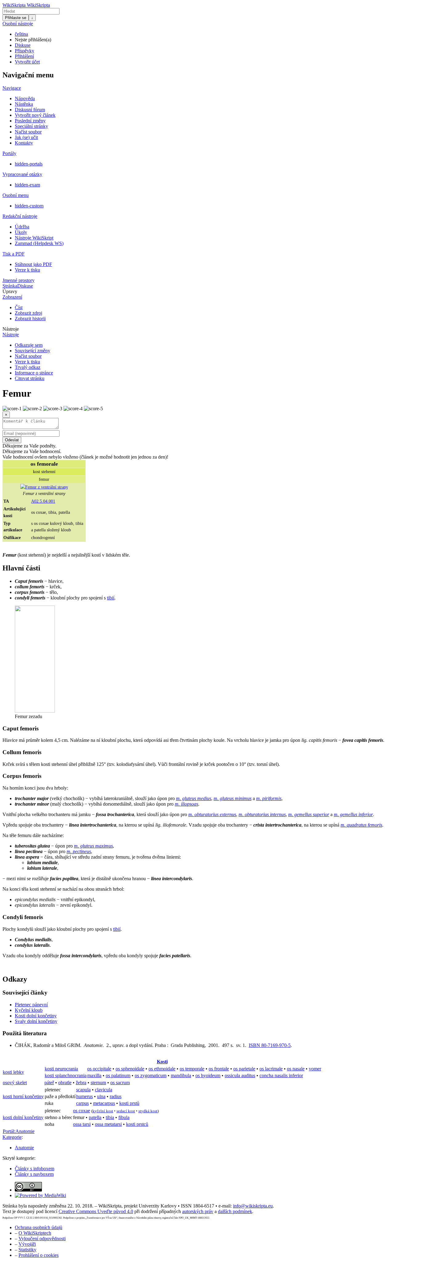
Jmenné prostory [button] (18, 280)
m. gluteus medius (193, 798)
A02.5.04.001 (43, 501)
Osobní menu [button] (15, 195)
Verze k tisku (27, 269)
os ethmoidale (162, 1068)
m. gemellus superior (308, 814)
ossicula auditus (240, 1075)
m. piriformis (268, 798)
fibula (123, 1117)
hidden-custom (29, 205)
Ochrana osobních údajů (38, 1227)
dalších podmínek (235, 1211)
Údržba (22, 226)
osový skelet (15, 1082)
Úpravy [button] (9, 291)
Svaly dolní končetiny (36, 1021)
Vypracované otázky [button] (22, 174)
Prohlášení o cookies (38, 1255)
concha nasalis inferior (281, 1075)
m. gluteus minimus (232, 798)
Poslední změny (30, 120)
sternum (98, 1082)
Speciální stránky (31, 126)
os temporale (192, 1068)
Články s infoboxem (34, 1168)
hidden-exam (27, 184)
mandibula (181, 1075)
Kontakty (24, 142)
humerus (84, 1096)
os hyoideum (207, 1075)
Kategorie (12, 1137)
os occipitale (99, 1068)
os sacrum (120, 1082)
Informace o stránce (34, 372)
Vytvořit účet (27, 61)
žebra (81, 1082)
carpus (82, 1103)
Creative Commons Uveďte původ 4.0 (96, 1211)
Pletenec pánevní (31, 1004)
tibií (110, 597)
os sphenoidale (130, 1068)
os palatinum (118, 1075)
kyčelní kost (102, 1111)
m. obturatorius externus (212, 814)
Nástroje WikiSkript (34, 237)
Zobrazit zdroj (28, 313)
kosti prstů (129, 1103)
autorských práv (197, 1211)
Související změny (32, 350)
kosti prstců (137, 1124)
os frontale (219, 1068)
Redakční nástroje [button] (19, 216)
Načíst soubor (28, 131)
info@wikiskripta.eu (253, 1205)
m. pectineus (79, 851)
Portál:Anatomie (19, 1131)
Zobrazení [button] (12, 297)
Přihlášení (24, 56)
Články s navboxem (34, 1174)
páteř (49, 1082)
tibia (110, 1117)
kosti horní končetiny (23, 1096)
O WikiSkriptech (34, 1233)
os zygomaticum (150, 1075)
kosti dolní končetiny (23, 1117)
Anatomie (24, 1147)
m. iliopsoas (186, 804)
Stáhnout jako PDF (33, 264)
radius (115, 1096)
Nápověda (25, 98)
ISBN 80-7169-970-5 (270, 1045)
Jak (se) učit (26, 137)
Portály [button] (9, 153)
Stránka (9, 285)
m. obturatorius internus (262, 814)
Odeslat (12, 440)
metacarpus (104, 1103)
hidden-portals (29, 163)
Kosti (162, 1061)
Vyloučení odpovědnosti (42, 1238)
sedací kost (125, 1111)
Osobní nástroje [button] (17, 23)
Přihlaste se (15, 17)
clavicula (103, 1089)
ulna (101, 1096)
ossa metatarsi (108, 1124)
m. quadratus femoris (361, 825)
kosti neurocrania (61, 1068)
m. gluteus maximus (93, 845)
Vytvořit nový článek (35, 115)
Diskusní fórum (30, 109)
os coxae (81, 1110)
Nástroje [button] (10, 329)
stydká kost (147, 1111)
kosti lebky (13, 1072)
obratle (65, 1082)
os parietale (244, 1068)
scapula (83, 1089)
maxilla (94, 1075)
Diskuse (23, 45)
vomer (315, 1068)
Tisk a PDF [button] (13, 253)
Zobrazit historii (30, 318)
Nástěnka (24, 104)
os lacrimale (271, 1068)
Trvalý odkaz (27, 367)
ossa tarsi (82, 1124)
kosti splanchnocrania (66, 1075)
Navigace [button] (11, 88)
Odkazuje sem (29, 345)
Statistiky (27, 1249)
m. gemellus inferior (353, 814)
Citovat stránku (29, 378)
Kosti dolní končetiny (36, 1015)
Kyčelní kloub (29, 1010)
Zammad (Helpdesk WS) (39, 243)
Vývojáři (27, 1244)
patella (95, 1117)
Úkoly (21, 232)
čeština (21, 34)
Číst (18, 307)
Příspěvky (24, 50)
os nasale (296, 1068)
